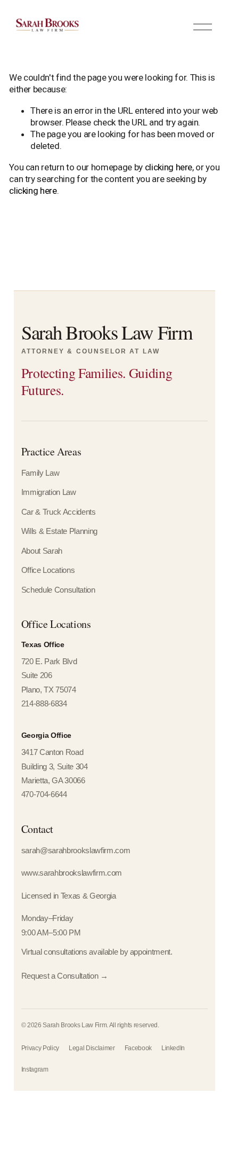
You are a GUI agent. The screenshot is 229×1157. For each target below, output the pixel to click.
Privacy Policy (40, 1048)
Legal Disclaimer (92, 1048)
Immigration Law (48, 492)
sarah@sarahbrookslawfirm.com (75, 850)
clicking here (169, 167)
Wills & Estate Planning (59, 531)
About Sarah (41, 551)
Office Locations (48, 570)
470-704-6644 (44, 794)
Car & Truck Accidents (58, 512)
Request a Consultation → (64, 976)
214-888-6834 (44, 703)
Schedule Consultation (58, 590)
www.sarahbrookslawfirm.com (71, 873)
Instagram (34, 1069)
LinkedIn (173, 1048)
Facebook (138, 1048)
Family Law (40, 473)
